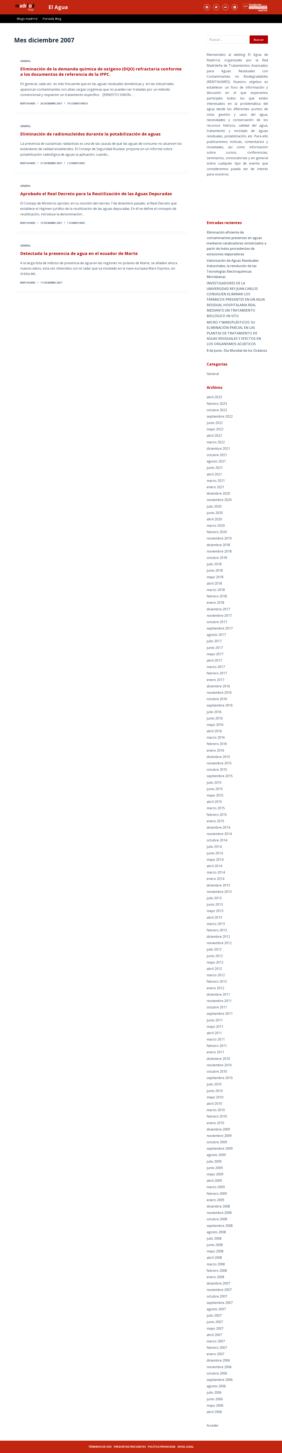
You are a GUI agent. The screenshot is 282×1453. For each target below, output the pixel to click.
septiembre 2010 (220, 1078)
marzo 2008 (216, 1264)
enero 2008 (215, 1277)
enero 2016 (215, 750)
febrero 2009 (217, 1193)
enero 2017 (215, 679)
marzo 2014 (216, 872)
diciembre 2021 (218, 448)
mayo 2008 (215, 1251)
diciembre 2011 (218, 994)
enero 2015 (215, 821)
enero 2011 (215, 1052)
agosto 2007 (216, 1309)
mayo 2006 (215, 1405)
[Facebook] (207, 7)
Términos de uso (100, 1446)
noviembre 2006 (219, 1367)
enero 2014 (215, 878)
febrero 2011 (217, 1045)
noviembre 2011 (219, 1001)
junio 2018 (215, 570)
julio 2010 (214, 1084)
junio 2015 (215, 789)
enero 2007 (215, 1354)
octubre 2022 (217, 410)
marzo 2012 (216, 975)
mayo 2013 (215, 911)
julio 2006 (214, 1392)
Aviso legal (186, 1446)
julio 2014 (214, 846)
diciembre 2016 (218, 686)
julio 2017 (214, 641)
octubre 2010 (217, 1071)
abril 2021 (214, 474)
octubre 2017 (217, 622)
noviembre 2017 (219, 615)
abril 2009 (214, 1180)
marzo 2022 (216, 442)
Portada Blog (52, 18)
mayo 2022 (215, 429)
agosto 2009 (216, 1155)
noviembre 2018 (219, 551)
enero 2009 (215, 1200)
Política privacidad (161, 1446)
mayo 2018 (215, 577)
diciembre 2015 (218, 757)
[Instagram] (235, 7)
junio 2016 (215, 718)
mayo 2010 (215, 1097)
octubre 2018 (217, 557)
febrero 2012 (217, 981)
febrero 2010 (217, 1116)
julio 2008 (214, 1238)
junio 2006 (215, 1399)
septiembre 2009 (220, 1148)
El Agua (58, 7)
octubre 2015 (217, 769)
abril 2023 (214, 397)
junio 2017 (215, 647)
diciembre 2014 (218, 827)
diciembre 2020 (218, 493)
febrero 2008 (217, 1270)
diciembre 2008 (218, 1206)
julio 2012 (214, 949)
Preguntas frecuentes (130, 1446)
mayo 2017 (215, 654)
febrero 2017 (217, 673)
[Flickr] (225, 7)
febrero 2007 (217, 1347)
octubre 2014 (217, 840)
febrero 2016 (217, 744)
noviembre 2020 (219, 500)
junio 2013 (215, 904)
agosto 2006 (216, 1386)
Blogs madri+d (27, 18)
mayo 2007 (215, 1328)
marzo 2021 (216, 480)
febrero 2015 (217, 814)
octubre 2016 (217, 699)
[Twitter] (216, 7)
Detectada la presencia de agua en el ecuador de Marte (79, 253)
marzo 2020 (216, 525)
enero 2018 (215, 602)
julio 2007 (214, 1315)
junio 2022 (215, 422)
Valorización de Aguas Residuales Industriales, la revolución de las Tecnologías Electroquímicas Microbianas (233, 268)
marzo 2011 (216, 1039)
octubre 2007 (217, 1296)
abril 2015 (214, 801)
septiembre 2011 (220, 1013)
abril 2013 (214, 917)
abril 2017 (214, 660)
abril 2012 (214, 968)
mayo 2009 (215, 1174)
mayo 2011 (215, 1026)
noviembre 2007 (219, 1289)
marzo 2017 (216, 667)
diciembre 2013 (218, 885)
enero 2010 (215, 1123)
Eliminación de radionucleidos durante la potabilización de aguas (90, 134)
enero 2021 (215, 487)
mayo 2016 (215, 724)
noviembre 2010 (219, 1065)
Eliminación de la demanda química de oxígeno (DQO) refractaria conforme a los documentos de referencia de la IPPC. (101, 71)
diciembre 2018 (218, 545)
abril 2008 (214, 1257)
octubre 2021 (217, 455)
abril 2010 (214, 1103)
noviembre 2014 (219, 834)
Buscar (259, 39)
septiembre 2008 (220, 1225)
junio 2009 (215, 1168)
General (25, 61)
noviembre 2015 (219, 763)
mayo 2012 (215, 962)
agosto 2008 (216, 1232)
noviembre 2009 (219, 1135)
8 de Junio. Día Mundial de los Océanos (237, 350)
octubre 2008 (217, 1219)
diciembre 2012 (218, 936)
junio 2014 (215, 853)
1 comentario (76, 163)
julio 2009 (214, 1161)
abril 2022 (214, 435)
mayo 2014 (215, 859)
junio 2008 (215, 1245)
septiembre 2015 (220, 776)
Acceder (213, 1425)
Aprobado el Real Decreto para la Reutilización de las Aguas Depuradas (96, 193)
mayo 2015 (215, 795)
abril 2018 (214, 583)
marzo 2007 (216, 1341)
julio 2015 (214, 782)
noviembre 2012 (219, 943)
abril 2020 (214, 519)
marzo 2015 (216, 808)
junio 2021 (215, 467)
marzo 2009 (216, 1187)
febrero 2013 (217, 930)
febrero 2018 (217, 596)
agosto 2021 (216, 461)
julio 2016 (214, 712)
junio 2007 (215, 1322)
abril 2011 (214, 1033)
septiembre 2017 (220, 628)
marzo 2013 (216, 924)
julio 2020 (214, 506)
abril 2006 (214, 1412)
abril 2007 (214, 1335)
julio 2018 (214, 564)
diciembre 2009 (218, 1129)
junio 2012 (215, 956)
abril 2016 (214, 731)
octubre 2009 (217, 1142)
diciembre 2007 (218, 1283)
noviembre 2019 (219, 538)
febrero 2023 (217, 403)
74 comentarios (77, 103)
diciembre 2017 (218, 609)
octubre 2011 (217, 1007)
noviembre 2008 (219, 1212)
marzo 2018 (216, 590)
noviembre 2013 (219, 891)
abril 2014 (214, 866)
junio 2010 (215, 1091)
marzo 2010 (216, 1110)
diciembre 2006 (218, 1360)
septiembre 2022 (220, 416)
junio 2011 (215, 1020)
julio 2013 (214, 898)
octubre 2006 (217, 1373)
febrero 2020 (217, 532)
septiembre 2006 (220, 1379)
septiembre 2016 (220, 705)
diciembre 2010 (218, 1058)
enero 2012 (215, 988)
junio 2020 (215, 512)
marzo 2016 (216, 737)
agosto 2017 (216, 634)
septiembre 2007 (220, 1302)
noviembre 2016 (219, 692)
